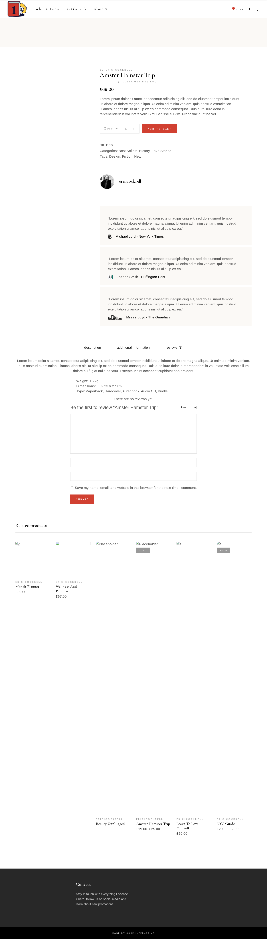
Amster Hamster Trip (153, 823)
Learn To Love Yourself (188, 826)
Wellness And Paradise (66, 588)
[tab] (92, 348)
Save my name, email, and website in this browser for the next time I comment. (136, 488)
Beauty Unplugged (110, 823)
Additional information (133, 347)
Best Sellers (128, 151)
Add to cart (160, 129)
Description (92, 347)
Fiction (127, 156)
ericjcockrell (130, 181)
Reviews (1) (174, 347)
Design (114, 156)
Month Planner (27, 586)
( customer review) (137, 82)
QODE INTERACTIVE (140, 933)
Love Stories (161, 151)
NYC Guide (226, 823)
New (137, 156)
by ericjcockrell (116, 70)
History (144, 151)
